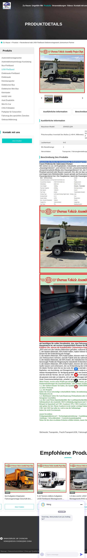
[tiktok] (76, 381)
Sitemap (3, 551)
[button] (15, 483)
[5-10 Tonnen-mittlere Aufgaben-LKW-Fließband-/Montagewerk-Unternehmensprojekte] (51, 478)
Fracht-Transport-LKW (68, 432)
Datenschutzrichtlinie (15, 551)
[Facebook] (76, 369)
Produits (47, 6)
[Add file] (42, 554)
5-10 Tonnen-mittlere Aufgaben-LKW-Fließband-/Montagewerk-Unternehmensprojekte (49, 497)
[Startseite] (7, 5)
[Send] (81, 554)
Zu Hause (27, 6)
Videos (70, 6)
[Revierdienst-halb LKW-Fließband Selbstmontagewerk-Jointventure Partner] (62, 70)
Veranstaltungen (59, 6)
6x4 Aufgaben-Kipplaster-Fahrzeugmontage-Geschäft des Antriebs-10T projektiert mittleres (18, 497)
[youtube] (76, 375)
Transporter (53, 432)
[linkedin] (76, 387)
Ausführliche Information (55, 112)
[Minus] (81, 504)
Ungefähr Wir (37, 6)
